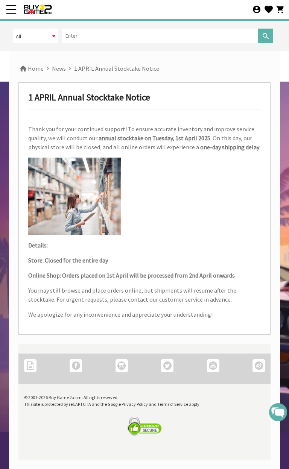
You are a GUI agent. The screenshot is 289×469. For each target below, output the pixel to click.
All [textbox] (18, 36)
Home (35, 68)
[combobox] (35, 36)
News (59, 68)
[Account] (256, 10)
